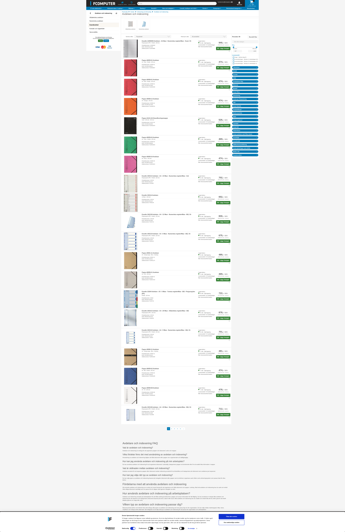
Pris (233, 45)
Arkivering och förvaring (144, 12)
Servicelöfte (93, 32)
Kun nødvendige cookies (231, 522)
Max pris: (255, 48)
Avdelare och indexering (103, 13)
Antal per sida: (185, 36)
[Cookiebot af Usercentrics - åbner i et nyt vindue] (110, 528)
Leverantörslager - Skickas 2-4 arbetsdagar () (246, 59)
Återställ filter (253, 37)
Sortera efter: (129, 36)
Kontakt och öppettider (97, 28)
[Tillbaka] (90, 13)
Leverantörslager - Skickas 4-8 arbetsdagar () (246, 61)
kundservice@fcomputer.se (224, 2)
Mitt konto (239, 4)
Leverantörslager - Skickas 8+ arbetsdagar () (246, 63)
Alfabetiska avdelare (96, 17)
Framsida (125, 12)
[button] (96, 8)
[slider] (233, 47)
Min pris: (235, 48)
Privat (100, 40)
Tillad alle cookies (231, 516)
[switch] (150, 528)
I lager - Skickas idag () (240, 57)
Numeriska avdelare (96, 21)
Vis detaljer (191, 528)
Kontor (132, 12)
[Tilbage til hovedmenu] (117, 13)
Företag (106, 40)
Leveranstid (235, 55)
